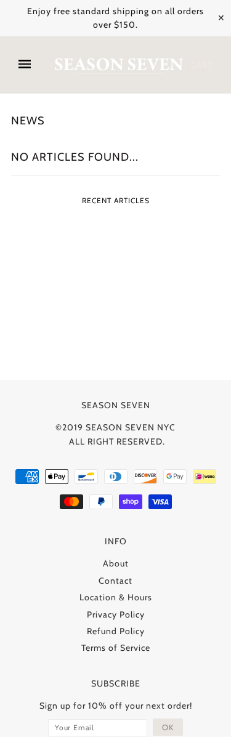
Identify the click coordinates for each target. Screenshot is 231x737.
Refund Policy (116, 631)
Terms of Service (115, 647)
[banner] (118, 65)
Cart (202, 65)
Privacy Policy (116, 614)
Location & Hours (115, 597)
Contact (115, 580)
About (116, 563)
